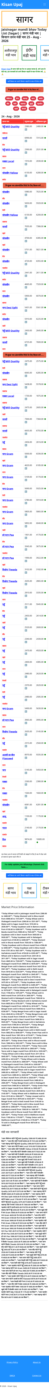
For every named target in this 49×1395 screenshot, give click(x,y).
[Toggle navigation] (44, 4)
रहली (3, 326)
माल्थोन (4, 750)
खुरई (3, 233)
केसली (4, 680)
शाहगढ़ (4, 156)
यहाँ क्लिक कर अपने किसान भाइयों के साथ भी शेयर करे (25, 81)
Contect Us (36, 1375)
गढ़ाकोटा (4, 268)
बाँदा (3, 198)
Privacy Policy (12, 1362)
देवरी (3, 210)
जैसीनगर (5, 133)
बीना (3, 144)
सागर (4, 168)
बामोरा (4, 179)
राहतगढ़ (4, 221)
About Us (37, 1362)
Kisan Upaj (6, 69)
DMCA (12, 1375)
